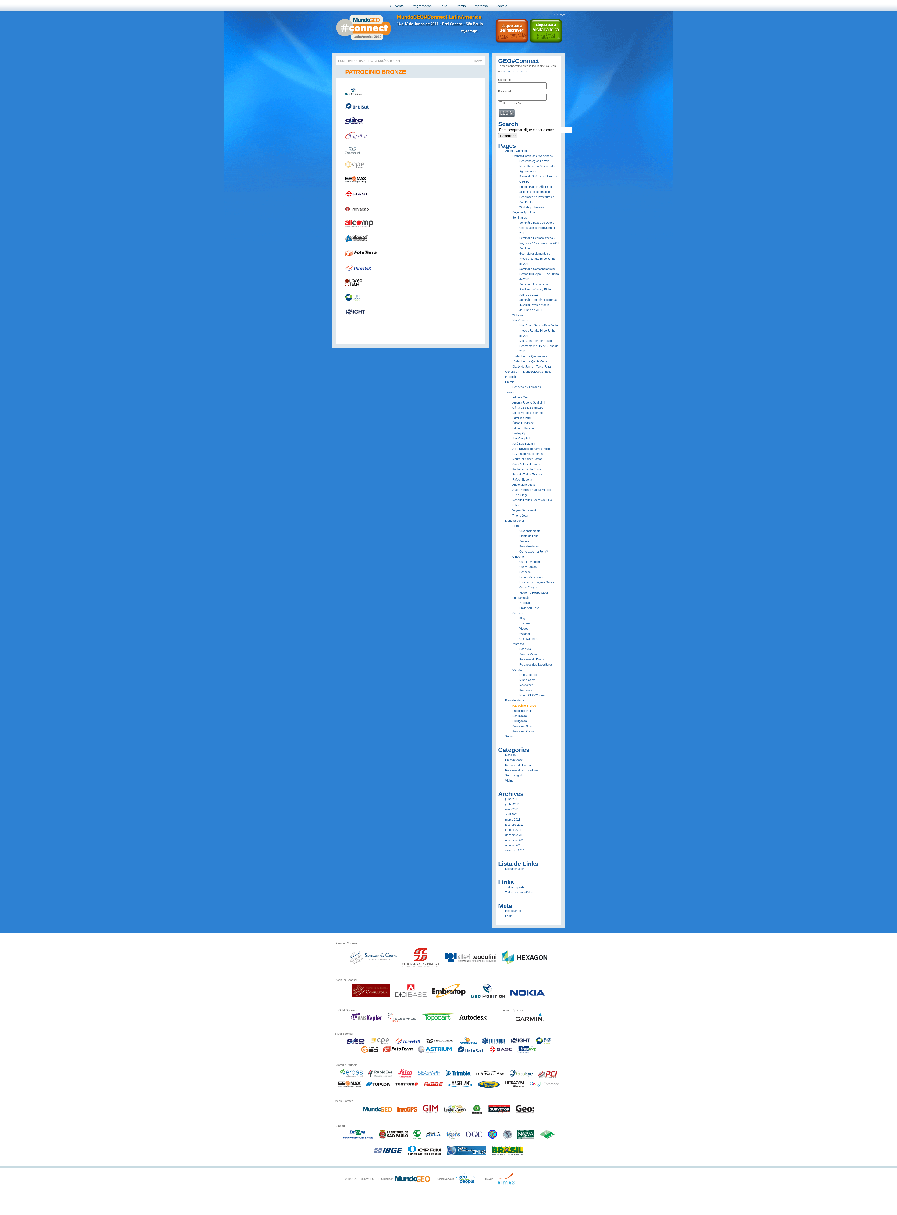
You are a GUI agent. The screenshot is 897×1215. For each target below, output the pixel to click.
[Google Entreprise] (544, 1088)
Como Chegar (528, 587)
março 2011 (512, 819)
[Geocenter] (355, 1043)
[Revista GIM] (430, 1113)
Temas (509, 392)
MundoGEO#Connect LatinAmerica (439, 16)
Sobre (509, 736)
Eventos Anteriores (531, 577)
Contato (501, 6)
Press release (514, 760)
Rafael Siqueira (522, 479)
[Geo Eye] (521, 1077)
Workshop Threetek (531, 207)
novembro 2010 (515, 840)
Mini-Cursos (520, 320)
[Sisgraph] (429, 1077)
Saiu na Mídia (528, 654)
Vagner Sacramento (524, 510)
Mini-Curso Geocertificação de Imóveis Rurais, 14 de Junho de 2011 (538, 330)
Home (342, 61)
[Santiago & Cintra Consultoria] (371, 996)
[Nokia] (527, 996)
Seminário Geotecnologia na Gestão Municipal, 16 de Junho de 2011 (539, 274)
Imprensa (481, 6)
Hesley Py (518, 433)
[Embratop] (449, 996)
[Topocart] (438, 1021)
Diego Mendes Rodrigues (528, 412)
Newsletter (526, 685)
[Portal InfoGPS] (407, 1113)
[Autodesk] (473, 1021)
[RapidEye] (380, 1077)
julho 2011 (512, 799)
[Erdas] (351, 1077)
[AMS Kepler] (366, 1021)
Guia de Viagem (529, 561)
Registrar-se (513, 911)
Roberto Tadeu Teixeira (527, 474)
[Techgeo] (369, 1052)
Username (505, 79)
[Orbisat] (470, 1052)
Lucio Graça (520, 495)
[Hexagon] (524, 967)
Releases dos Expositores (535, 664)
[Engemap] (527, 1052)
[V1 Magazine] (477, 1113)
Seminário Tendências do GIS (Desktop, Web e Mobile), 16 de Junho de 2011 (538, 305)
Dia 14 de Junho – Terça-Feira (531, 366)
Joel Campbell (521, 438)
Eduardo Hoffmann (524, 428)
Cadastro (525, 649)
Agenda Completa (516, 150)
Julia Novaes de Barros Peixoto (532, 448)
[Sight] (520, 1043)
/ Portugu (559, 14)
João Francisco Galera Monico (531, 490)
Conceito (525, 572)
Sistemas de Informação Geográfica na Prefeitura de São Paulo (536, 197)
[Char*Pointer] (493, 1043)
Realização (519, 716)
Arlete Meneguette (524, 484)
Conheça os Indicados (526, 387)
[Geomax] (349, 1088)
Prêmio (460, 6)
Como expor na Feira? (533, 551)
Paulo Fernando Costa (526, 469)
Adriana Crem (521, 397)
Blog (522, 618)
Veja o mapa (469, 31)
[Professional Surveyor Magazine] (499, 1113)
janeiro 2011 (513, 830)
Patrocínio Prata (522, 710)
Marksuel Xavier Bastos (527, 459)
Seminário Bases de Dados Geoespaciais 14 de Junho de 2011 (538, 228)
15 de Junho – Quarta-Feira (529, 356)
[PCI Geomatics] (547, 1077)
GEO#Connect (528, 639)
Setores (524, 541)
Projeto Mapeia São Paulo (536, 186)
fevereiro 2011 (514, 824)
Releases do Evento (532, 659)
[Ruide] (433, 1088)
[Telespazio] (402, 1021)
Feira (443, 6)
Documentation (515, 869)
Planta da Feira (529, 536)
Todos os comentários (519, 892)
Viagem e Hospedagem (534, 592)
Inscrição (525, 603)
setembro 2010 (514, 850)
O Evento (397, 6)
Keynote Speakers (524, 212)
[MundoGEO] (377, 1113)
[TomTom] (406, 1088)
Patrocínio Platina (523, 731)
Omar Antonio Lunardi (526, 464)
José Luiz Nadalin (523, 443)
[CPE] (380, 1043)
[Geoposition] (488, 996)
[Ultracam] (515, 1088)
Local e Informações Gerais (536, 582)
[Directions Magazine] (455, 1113)
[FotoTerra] (398, 1052)
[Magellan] (460, 1088)
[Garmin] (529, 1021)
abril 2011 (511, 814)
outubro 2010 (513, 845)
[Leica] (405, 1077)
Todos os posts (514, 887)
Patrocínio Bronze (524, 705)
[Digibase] (411, 996)
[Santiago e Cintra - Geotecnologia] (373, 967)
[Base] (500, 1052)
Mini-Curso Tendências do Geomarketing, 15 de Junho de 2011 (539, 346)
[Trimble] (458, 1077)
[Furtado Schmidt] (421, 967)
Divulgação (519, 721)
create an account (515, 71)
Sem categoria (514, 775)
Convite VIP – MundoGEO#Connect (528, 371)
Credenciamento (530, 531)
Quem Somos (528, 567)
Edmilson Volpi (521, 418)
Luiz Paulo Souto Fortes (527, 454)
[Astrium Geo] (435, 1052)
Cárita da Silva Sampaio (527, 407)
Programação (422, 6)
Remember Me (512, 103)
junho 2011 (512, 804)
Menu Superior (514, 520)
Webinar (517, 315)
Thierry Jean (520, 515)
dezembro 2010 (515, 835)
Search (508, 124)
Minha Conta (527, 680)
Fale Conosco (528, 675)
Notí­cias (510, 755)
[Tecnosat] (440, 1043)
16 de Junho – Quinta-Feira (529, 361)
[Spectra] (488, 1088)
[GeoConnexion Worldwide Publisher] (524, 1113)
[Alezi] (470, 967)
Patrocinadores (360, 61)
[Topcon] (378, 1088)
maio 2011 (512, 809)
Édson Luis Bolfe (523, 423)
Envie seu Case (529, 608)
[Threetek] (407, 1043)
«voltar (478, 61)
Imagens (524, 623)
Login (509, 916)
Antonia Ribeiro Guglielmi (528, 402)
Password (504, 91)
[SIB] (543, 1043)
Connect (517, 613)
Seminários (519, 217)
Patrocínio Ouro (522, 726)
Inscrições (511, 377)
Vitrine (509, 780)
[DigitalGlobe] (490, 1077)
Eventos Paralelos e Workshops (532, 156)
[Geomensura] (468, 1043)
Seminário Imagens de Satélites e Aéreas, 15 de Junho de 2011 (535, 289)
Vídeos (523, 628)
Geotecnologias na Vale (534, 161)
